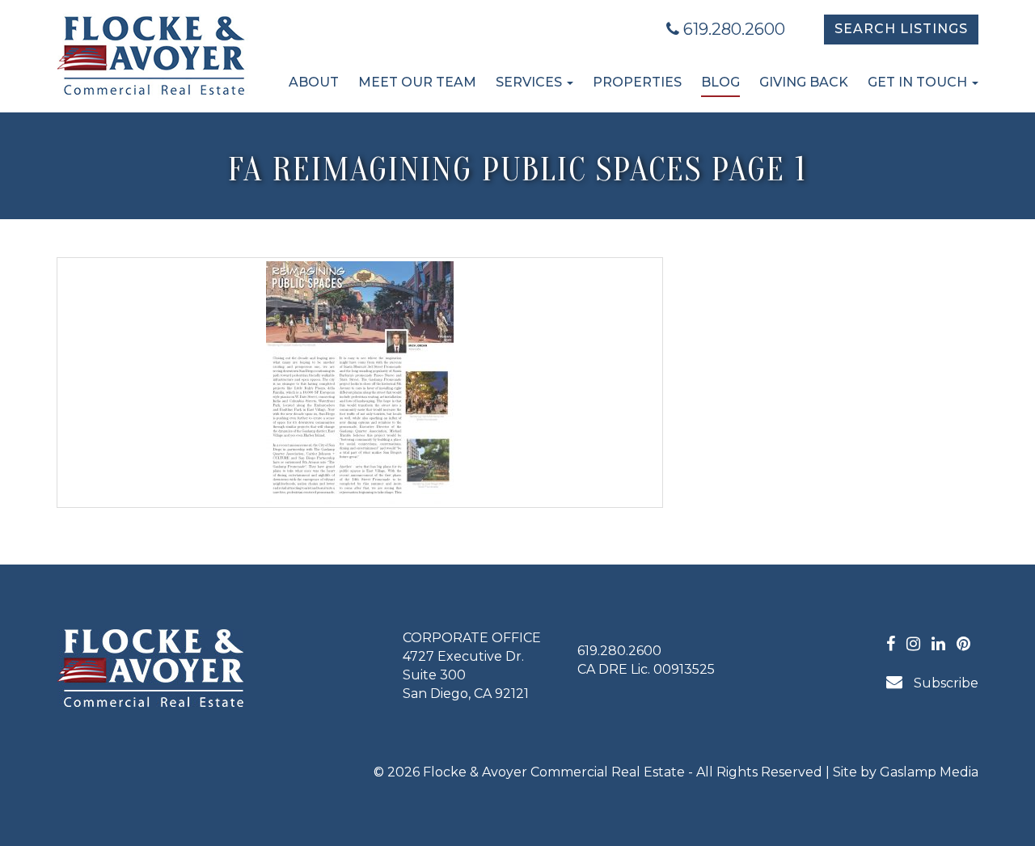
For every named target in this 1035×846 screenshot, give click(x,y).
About (314, 82)
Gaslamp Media (929, 772)
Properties (637, 82)
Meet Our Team (417, 82)
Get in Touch (919, 82)
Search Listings (901, 28)
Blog (720, 82)
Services (530, 82)
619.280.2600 (732, 29)
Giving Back (803, 82)
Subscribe (944, 683)
